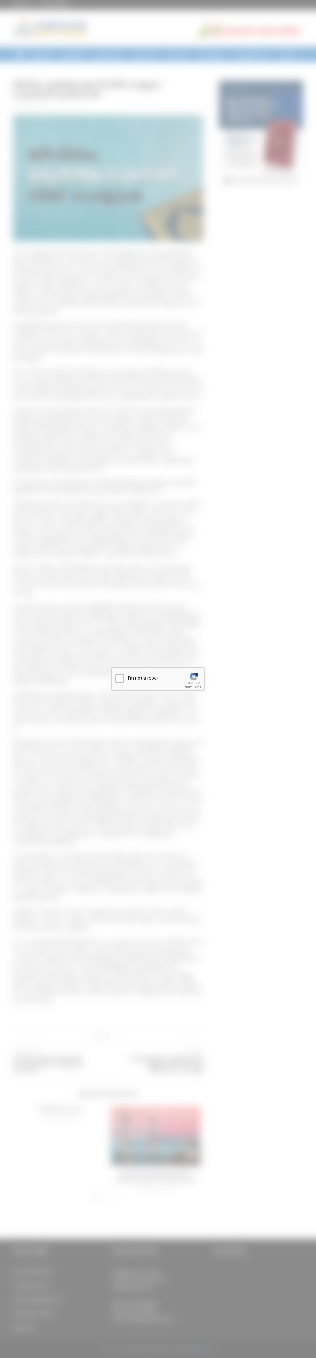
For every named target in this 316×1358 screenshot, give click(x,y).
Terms (197, 686)
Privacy (188, 686)
